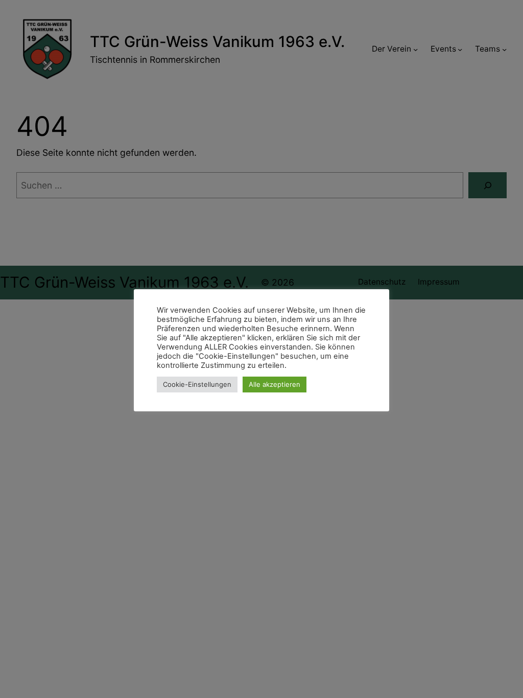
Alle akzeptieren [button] (274, 384)
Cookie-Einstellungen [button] (197, 384)
